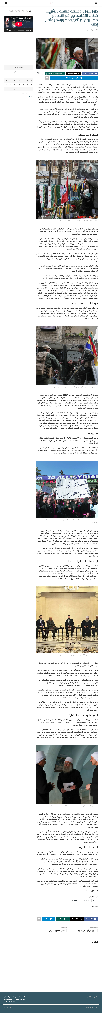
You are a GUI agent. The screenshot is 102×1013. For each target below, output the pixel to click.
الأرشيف (95, 997)
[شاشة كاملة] (7, 30)
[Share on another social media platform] (47, 78)
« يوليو (31, 96)
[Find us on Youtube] (7, 1008)
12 (14, 80)
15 (31, 85)
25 (19, 89)
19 (14, 85)
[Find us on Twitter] (10, 1008)
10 (23, 80)
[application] (18, 24)
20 (10, 85)
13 (10, 80)
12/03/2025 (94, 34)
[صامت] (10, 30)
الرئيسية (88, 997)
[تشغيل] (31, 30)
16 (27, 85)
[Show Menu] (96, 3)
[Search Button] (6, 3)
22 (31, 89)
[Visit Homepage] (51, 3)
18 (19, 85)
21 (6, 85)
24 (23, 89)
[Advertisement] (18, 48)
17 (23, 85)
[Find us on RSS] (4, 1008)
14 (6, 80)
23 (27, 89)
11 (19, 80)
